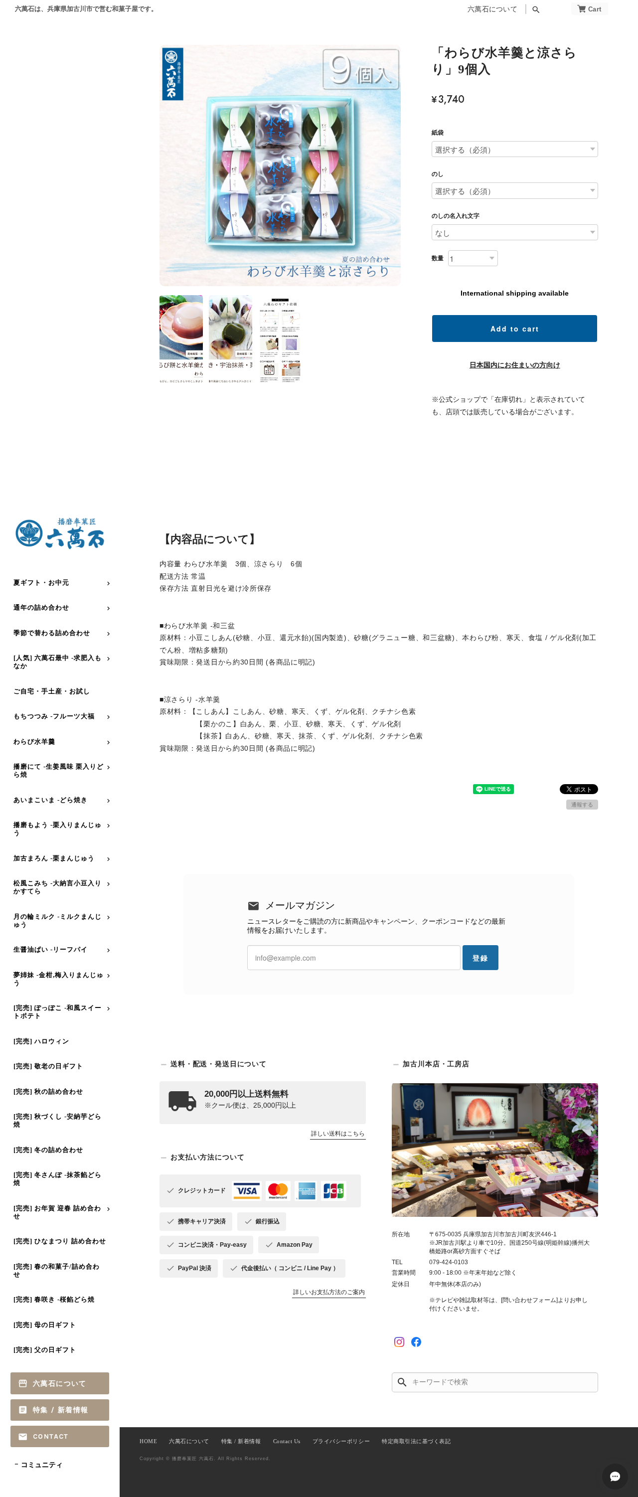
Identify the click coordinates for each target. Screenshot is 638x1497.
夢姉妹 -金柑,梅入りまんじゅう (58, 979)
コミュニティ (42, 1465)
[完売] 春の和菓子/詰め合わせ (56, 1270)
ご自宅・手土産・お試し (51, 691)
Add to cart (514, 328)
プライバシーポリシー (341, 1441)
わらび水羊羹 (34, 741)
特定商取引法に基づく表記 (416, 1441)
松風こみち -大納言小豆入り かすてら (57, 887)
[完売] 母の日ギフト (44, 1325)
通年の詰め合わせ (41, 607)
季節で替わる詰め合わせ (51, 633)
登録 (480, 958)
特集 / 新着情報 (61, 1410)
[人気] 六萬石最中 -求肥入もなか (57, 661)
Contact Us (287, 1441)
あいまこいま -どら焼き (50, 800)
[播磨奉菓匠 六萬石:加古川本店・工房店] (495, 1150)
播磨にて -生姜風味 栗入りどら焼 (58, 770)
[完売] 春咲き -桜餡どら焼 (54, 1299)
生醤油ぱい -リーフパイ (50, 949)
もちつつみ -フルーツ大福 (54, 716)
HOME (148, 1441)
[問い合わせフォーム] (529, 1300)
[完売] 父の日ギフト (44, 1349)
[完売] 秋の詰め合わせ (48, 1091)
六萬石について (492, 9)
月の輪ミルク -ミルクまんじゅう (57, 920)
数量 (438, 258)
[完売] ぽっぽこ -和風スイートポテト (57, 1011)
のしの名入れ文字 (455, 215)
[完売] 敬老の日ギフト (48, 1066)
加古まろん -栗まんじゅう (54, 858)
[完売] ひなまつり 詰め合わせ (59, 1241)
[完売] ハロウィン (41, 1041)
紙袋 (438, 132)
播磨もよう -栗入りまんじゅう (57, 828)
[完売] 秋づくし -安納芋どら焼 (57, 1120)
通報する (582, 805)
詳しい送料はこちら (338, 1133)
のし (438, 173)
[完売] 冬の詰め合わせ (48, 1150)
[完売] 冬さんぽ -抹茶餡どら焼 (57, 1178)
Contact (51, 1436)
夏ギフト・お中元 (41, 582)
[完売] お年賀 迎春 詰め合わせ (57, 1212)
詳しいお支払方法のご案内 (329, 1292)
